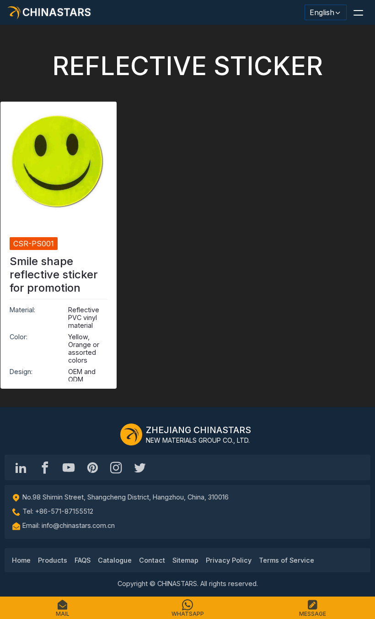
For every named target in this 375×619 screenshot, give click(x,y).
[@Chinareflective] (140, 467)
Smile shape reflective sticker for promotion (54, 274)
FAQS (83, 560)
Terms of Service (286, 560)
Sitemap (185, 560)
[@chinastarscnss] (45, 467)
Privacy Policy (229, 560)
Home (21, 560)
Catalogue (115, 560)
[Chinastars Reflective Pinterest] (92, 467)
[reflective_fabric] (116, 467)
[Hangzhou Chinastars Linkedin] (21, 467)
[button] (358, 12)
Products (52, 560)
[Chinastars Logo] (131, 434)
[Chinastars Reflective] (68, 467)
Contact (152, 560)
